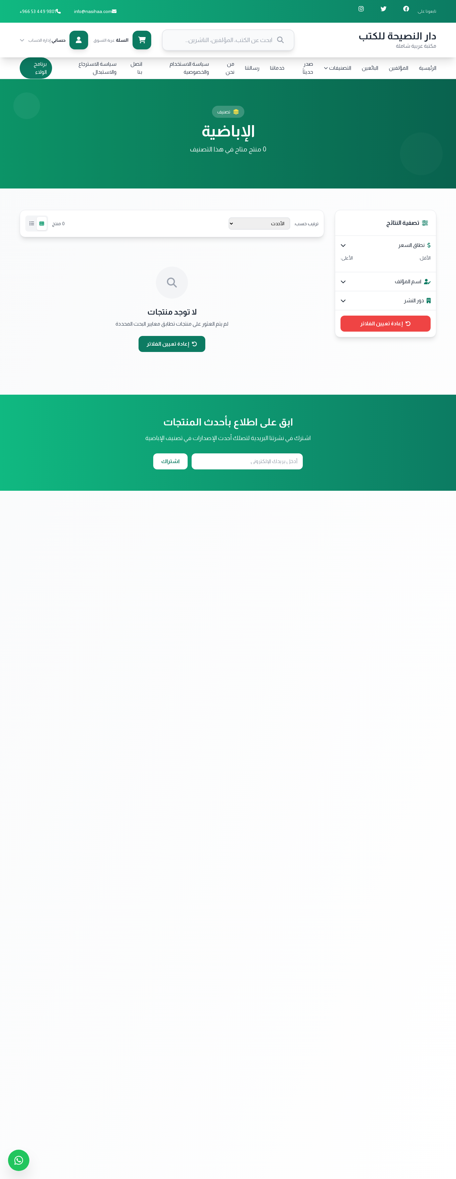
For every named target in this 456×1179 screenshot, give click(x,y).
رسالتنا (252, 68)
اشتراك (170, 461)
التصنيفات (340, 68)
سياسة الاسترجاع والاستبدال (97, 68)
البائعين (370, 68)
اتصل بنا (136, 68)
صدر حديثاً (308, 68)
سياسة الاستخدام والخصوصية (189, 68)
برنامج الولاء (40, 68)
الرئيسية (427, 68)
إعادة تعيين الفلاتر (381, 323)
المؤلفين (398, 68)
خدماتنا (277, 68)
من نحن (230, 68)
